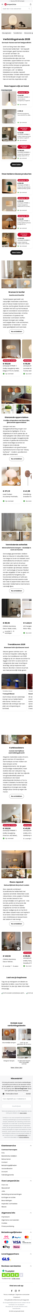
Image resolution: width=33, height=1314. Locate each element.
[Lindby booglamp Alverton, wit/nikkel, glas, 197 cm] (11, 822)
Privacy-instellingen (9, 1294)
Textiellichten (17, 33)
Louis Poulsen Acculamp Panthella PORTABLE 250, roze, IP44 (10, 495)
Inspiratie (4, 1204)
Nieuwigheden (6, 33)
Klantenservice (8, 1145)
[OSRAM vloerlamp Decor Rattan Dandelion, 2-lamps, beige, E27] (11, 950)
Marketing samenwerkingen (11, 1194)
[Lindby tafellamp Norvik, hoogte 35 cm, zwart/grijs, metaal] (16, 222)
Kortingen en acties (8, 1197)
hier (7, 989)
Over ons (4, 1185)
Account (4, 1172)
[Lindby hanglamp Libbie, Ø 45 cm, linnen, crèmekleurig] (16, 204)
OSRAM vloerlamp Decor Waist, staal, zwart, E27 (9, 627)
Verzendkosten (6, 1169)
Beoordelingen (6, 1200)
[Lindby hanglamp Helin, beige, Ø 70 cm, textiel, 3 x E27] (11, 358)
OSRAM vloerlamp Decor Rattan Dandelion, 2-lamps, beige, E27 (10, 960)
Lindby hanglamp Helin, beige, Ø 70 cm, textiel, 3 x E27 (11, 369)
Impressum (5, 1217)
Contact (4, 1162)
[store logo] (11, 4)
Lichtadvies (13, 1204)
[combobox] (16, 9)
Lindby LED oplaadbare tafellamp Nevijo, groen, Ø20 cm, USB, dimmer (24, 187)
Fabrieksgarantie (7, 1175)
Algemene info (8, 1213)
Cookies (4, 1223)
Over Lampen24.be (10, 1180)
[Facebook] (13, 1291)
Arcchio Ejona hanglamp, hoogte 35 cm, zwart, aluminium (24, 99)
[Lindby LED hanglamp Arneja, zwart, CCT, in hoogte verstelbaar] (16, 152)
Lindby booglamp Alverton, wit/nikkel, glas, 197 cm (10, 834)
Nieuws (3, 1207)
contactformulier (22, 1135)
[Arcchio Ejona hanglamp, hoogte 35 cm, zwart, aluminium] (16, 98)
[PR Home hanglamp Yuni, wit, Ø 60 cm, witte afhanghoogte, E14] (16, 116)
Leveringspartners (10, 1254)
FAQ (2, 1153)
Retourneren (6, 1159)
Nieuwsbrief (5, 1188)
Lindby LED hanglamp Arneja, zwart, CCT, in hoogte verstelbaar (24, 155)
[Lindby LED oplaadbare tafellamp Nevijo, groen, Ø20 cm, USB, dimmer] (16, 186)
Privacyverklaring (7, 1226)
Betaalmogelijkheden (9, 1165)
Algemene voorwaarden (10, 1220)
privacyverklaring (24, 1137)
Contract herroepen (9, 1150)
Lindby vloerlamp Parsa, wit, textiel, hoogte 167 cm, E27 (24, 137)
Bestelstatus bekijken (9, 1156)
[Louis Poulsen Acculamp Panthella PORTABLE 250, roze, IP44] (11, 485)
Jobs (3, 1191)
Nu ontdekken (16, 331)
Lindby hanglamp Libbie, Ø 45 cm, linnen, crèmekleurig (24, 205)
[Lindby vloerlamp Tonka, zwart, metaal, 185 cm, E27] (16, 240)
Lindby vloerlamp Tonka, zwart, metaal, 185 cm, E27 (23, 243)
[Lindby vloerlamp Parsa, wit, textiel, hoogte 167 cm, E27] (16, 134)
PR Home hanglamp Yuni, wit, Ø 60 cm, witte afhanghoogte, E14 (24, 114)
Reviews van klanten (11, 1266)
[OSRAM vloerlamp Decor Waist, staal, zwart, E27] (11, 617)
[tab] (16, 1160)
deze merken (23, 1113)
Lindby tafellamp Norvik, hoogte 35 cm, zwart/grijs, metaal (24, 223)
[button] (14, 103)
